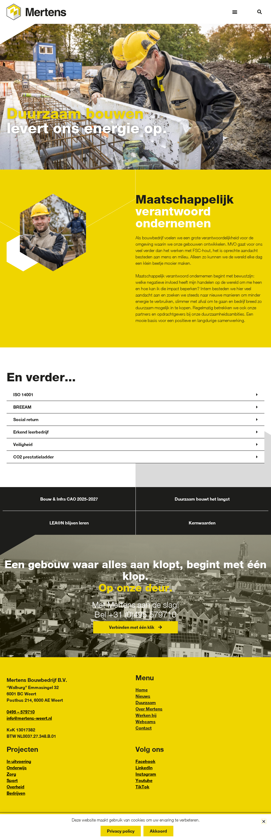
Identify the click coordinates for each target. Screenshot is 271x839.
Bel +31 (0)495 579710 (135, 614)
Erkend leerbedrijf (30, 431)
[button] (235, 12)
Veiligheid (23, 444)
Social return (25, 419)
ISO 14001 (23, 394)
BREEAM (22, 406)
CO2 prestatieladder (33, 456)
